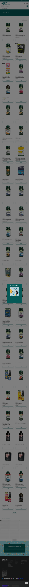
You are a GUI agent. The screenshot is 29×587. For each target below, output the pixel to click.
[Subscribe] (20, 301)
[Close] (21, 285)
